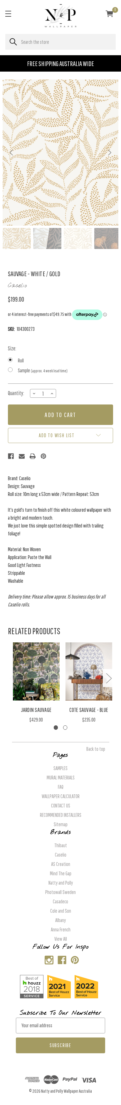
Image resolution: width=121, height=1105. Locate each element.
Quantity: (16, 393)
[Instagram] (48, 959)
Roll (21, 360)
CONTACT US (60, 806)
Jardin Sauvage (36, 709)
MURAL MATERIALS (61, 777)
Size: (12, 348)
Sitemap (61, 824)
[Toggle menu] (8, 14)
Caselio (60, 855)
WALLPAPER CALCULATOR (61, 796)
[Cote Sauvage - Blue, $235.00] (88, 671)
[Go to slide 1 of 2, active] (56, 727)
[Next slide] (109, 152)
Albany (60, 920)
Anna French (60, 929)
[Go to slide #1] (17, 238)
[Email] (22, 456)
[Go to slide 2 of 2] (65, 727)
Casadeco (60, 901)
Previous (12, 678)
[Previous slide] (12, 152)
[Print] (33, 456)
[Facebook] (11, 456)
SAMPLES (60, 768)
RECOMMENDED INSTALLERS (60, 815)
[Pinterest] (43, 456)
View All (60, 939)
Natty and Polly (60, 883)
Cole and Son (60, 911)
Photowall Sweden (60, 892)
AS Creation (60, 864)
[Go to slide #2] (47, 238)
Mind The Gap (60, 873)
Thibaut (60, 845)
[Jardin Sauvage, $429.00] (36, 671)
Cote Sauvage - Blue (88, 709)
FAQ (60, 787)
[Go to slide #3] (78, 238)
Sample (43, 370)
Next (109, 678)
